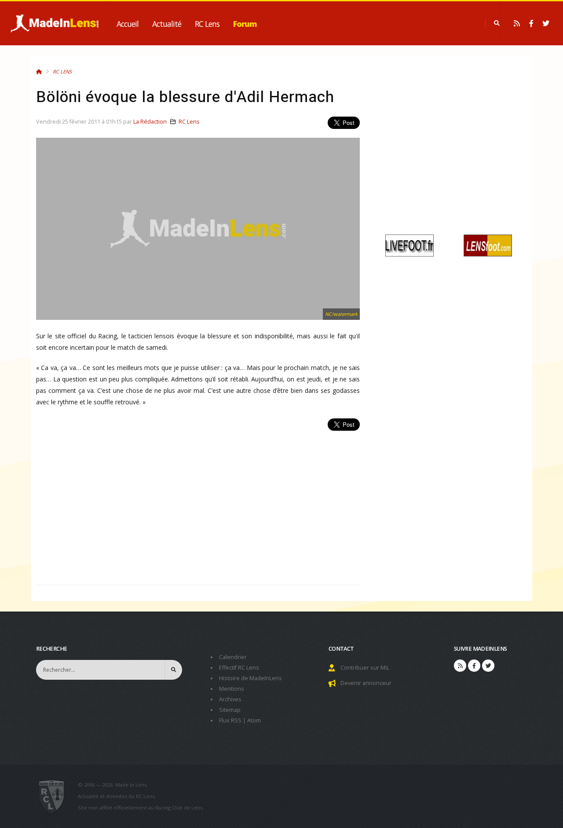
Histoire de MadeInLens (250, 678)
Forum (245, 23)
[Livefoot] (409, 245)
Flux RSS (230, 720)
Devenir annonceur (365, 683)
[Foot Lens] (488, 245)
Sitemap (230, 710)
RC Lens (207, 23)
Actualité (166, 23)
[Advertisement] (198, 502)
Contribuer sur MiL (364, 667)
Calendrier (233, 657)
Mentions (231, 688)
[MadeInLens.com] (55, 796)
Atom (254, 720)
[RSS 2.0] (517, 23)
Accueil (128, 23)
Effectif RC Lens (239, 667)
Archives (230, 699)
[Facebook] (531, 23)
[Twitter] (546, 23)
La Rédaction (150, 121)
